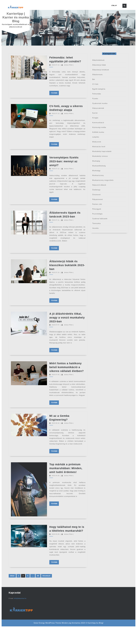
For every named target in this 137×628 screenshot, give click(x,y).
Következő (46, 576)
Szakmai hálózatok (99, 218)
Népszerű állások (99, 185)
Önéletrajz (96, 190)
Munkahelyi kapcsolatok (102, 151)
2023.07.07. (56, 325)
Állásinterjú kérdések (100, 70)
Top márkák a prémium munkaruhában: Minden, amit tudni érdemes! (65, 468)
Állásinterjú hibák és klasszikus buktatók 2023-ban (67, 265)
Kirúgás (95, 118)
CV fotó (95, 84)
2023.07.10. (56, 272)
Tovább (55, 93)
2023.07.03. (56, 374)
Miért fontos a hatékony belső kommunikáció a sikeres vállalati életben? (66, 367)
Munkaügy (96, 170)
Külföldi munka (98, 132)
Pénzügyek (96, 209)
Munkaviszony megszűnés (103, 180)
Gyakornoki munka (99, 103)
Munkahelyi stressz (100, 156)
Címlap (114, 5)
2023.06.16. (56, 423)
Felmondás (96, 94)
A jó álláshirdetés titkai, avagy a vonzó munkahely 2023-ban (67, 317)
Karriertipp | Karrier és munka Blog (15, 17)
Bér (93, 79)
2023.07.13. (56, 113)
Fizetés (95, 98)
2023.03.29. (56, 534)
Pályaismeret (97, 199)
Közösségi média (99, 127)
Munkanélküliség (99, 166)
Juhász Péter (68, 65)
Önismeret (96, 194)
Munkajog (96, 161)
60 (38, 576)
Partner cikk (97, 204)
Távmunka (96, 223)
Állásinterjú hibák (99, 65)
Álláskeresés (97, 74)
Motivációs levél (98, 146)
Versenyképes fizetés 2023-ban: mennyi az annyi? (64, 161)
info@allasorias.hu (20, 598)
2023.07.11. (56, 220)
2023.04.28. (56, 475)
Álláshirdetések (98, 60)
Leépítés (95, 137)
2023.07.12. (56, 168)
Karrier (95, 113)
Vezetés (95, 228)
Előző (12, 576)
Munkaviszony (98, 175)
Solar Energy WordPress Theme (47, 623)
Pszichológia (97, 214)
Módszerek (96, 142)
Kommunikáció (98, 122)
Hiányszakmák (98, 108)
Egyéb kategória (98, 89)
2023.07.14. (56, 65)
